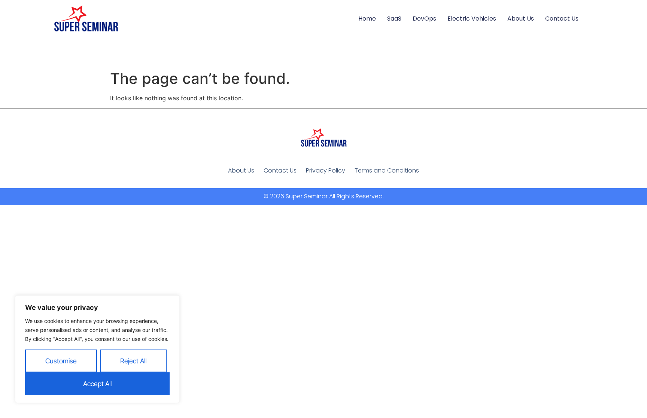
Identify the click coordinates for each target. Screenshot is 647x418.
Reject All (133, 361)
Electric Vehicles (471, 18)
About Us (520, 18)
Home (367, 18)
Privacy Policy (325, 170)
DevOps (424, 18)
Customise (61, 361)
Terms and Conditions (387, 170)
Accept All (97, 384)
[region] (97, 349)
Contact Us (561, 18)
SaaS (394, 18)
